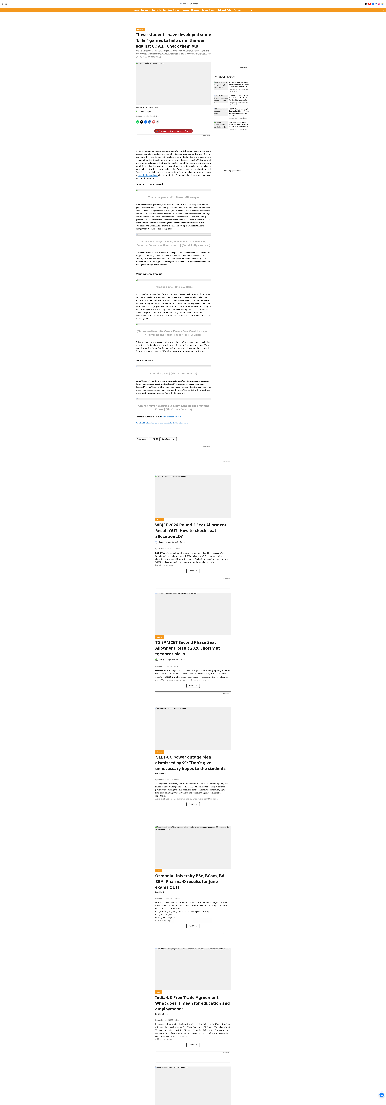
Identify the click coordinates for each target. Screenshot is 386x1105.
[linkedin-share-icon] (149, 123)
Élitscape (195, 10)
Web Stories (173, 10)
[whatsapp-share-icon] (137, 123)
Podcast (185, 10)
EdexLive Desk (161, 773)
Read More (193, 571)
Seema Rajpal (145, 112)
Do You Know (208, 10)
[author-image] (137, 111)
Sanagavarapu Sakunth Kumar (172, 542)
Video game (141, 439)
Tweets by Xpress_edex (232, 171)
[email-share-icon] (153, 123)
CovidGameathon (168, 439)
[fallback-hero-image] (221, 86)
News (136, 10)
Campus (144, 10)
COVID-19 (154, 439)
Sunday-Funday (159, 10)
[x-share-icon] (141, 123)
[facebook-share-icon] (145, 123)
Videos (237, 10)
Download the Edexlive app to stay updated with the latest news (162, 423)
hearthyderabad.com (148, 175)
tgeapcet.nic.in (170, 677)
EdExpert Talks (224, 10)
